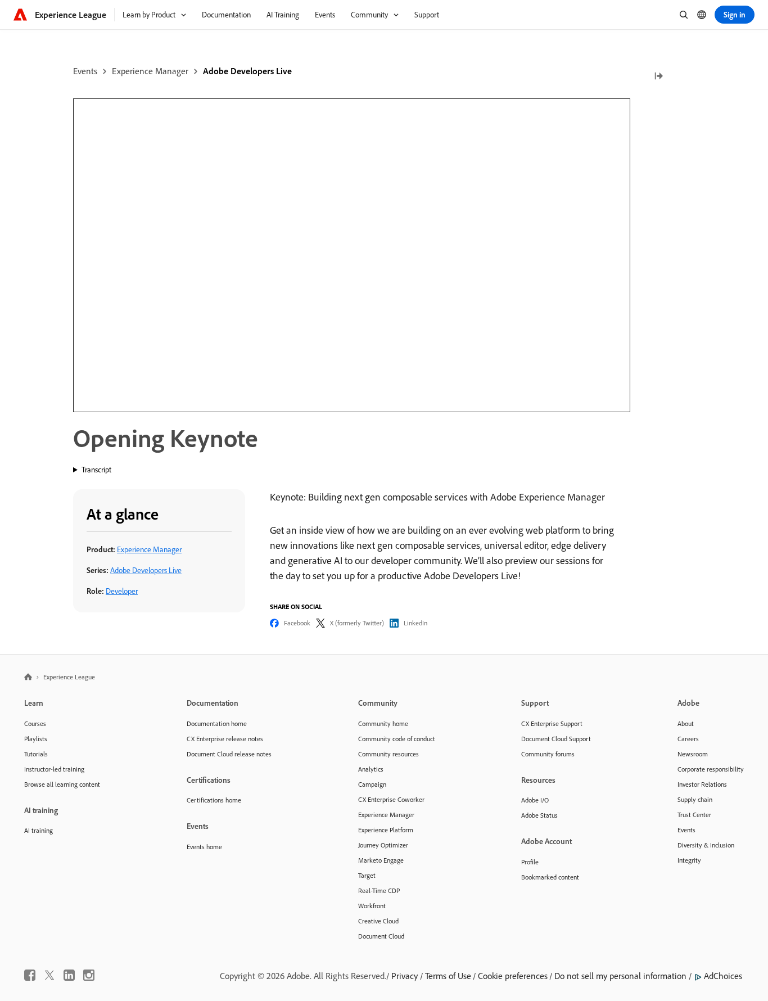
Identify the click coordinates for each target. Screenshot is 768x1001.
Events (85, 70)
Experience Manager (150, 70)
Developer (122, 591)
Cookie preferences (513, 975)
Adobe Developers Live (247, 70)
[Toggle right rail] (658, 76)
